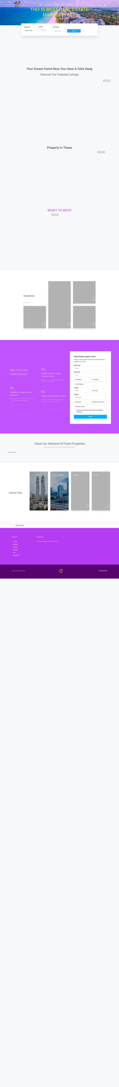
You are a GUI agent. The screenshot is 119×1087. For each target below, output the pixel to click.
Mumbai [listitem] (15, 547)
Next (109, 80)
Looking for (27, 27)
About (76, 5)
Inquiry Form (69, 5)
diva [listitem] (14, 552)
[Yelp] (106, 570)
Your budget (56, 27)
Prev (105, 80)
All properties (48, 5)
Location (40, 26)
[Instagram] (101, 570)
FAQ (82, 5)
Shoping (57, 5)
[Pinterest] (105, 570)
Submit (90, 416)
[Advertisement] (59, 49)
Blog (62, 5)
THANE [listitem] (15, 541)
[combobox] (43, 30)
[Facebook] (98, 570)
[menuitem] (104, 5)
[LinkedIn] (102, 570)
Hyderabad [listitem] (16, 555)
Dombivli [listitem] (15, 549)
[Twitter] (99, 570)
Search (74, 31)
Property (76, 394)
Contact (99, 5)
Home (40, 5)
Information (77, 372)
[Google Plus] (103, 570)
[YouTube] (104, 570)
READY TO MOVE (59, 210)
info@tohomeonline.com (52, 541)
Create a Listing (19, 525)
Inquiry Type (77, 365)
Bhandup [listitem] (15, 544)
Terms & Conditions (90, 5)
